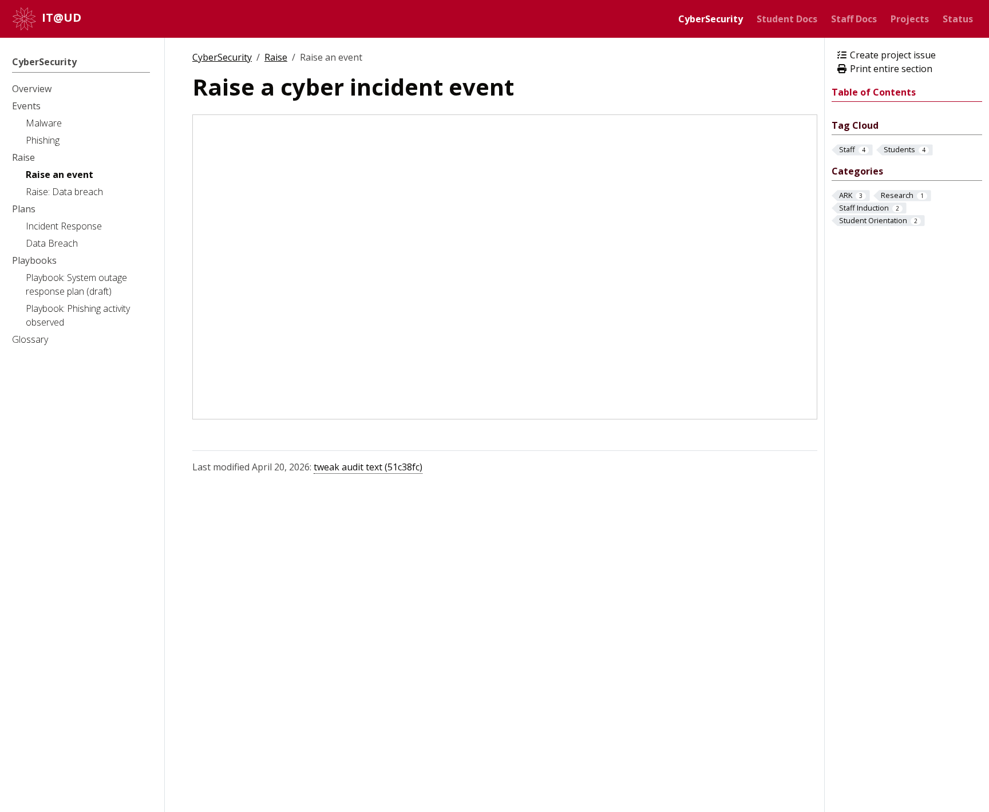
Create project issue (892, 55)
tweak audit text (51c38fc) (368, 467)
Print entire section (890, 68)
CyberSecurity (222, 57)
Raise (275, 57)
